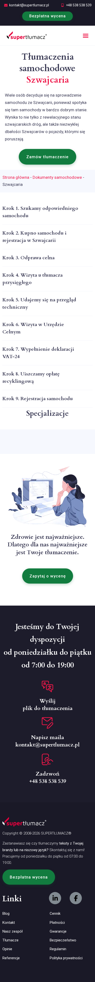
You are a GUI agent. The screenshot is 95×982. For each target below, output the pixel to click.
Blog (6, 913)
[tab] (47, 212)
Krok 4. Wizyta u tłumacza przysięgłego (32, 279)
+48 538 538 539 (79, 5)
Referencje (11, 958)
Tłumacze (10, 940)
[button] (85, 35)
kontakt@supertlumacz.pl (29, 5)
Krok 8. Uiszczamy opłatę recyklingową (31, 377)
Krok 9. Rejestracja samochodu (37, 398)
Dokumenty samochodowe (57, 177)
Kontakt (8, 922)
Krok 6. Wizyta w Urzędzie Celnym (33, 328)
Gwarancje (58, 931)
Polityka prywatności (66, 958)
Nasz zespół (12, 931)
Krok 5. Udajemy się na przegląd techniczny (39, 303)
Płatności (57, 922)
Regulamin (58, 949)
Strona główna (15, 177)
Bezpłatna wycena (47, 16)
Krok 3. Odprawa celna (28, 257)
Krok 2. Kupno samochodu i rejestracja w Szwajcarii (34, 237)
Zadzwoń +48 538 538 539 (47, 777)
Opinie (7, 949)
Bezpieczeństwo (63, 940)
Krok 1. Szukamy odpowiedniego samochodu (40, 212)
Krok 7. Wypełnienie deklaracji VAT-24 (38, 353)
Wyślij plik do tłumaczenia (48, 704)
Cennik (55, 913)
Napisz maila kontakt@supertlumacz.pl (47, 741)
